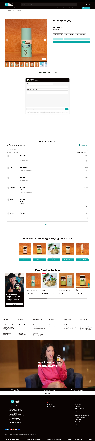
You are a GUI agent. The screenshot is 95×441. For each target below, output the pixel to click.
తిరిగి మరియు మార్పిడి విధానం (80, 408)
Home (5, 10)
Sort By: (79, 152)
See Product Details (25, 259)
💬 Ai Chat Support (51, 406)
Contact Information (79, 421)
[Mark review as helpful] (86, 161)
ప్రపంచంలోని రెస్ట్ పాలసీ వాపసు (80, 417)
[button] (90, 4)
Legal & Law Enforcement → (29, 439)
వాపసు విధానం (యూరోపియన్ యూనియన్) (82, 415)
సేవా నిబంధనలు (78, 413)
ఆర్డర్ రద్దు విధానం (78, 419)
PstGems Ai (77, 426)
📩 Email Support (50, 404)
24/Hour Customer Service (85, 0)
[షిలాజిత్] (83, 280)
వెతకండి (76, 402)
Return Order (72, 7)
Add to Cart (77, 38)
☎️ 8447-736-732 (75, 0)
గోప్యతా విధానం (78, 410)
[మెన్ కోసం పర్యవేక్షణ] (49, 280)
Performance (9, 10)
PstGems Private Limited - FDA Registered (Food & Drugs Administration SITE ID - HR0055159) (21, 434)
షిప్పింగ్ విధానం (77, 406)
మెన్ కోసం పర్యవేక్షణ (45, 290)
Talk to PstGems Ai (47, 13)
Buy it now (72, 42)
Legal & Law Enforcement (80, 423)
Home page (7, 7)
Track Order (65, 7)
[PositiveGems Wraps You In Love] (14, 282)
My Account (78, 7)
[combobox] (49, 4)
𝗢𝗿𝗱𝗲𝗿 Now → (14, 304)
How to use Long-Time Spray (32, 89)
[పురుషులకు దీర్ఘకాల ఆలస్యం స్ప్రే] (33, 280)
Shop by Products (14, 7)
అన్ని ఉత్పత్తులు (78, 404)
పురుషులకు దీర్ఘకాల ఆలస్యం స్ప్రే (17, 10)
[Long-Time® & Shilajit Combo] (66, 280)
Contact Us (59, 7)
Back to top (47, 393)
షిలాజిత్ (77, 290)
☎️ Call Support (50, 402)
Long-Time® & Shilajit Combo (65, 290)
